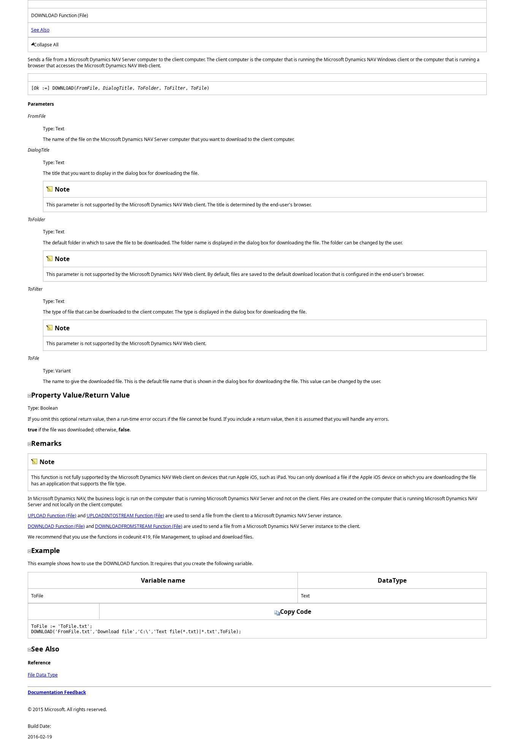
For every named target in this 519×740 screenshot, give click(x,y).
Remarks (46, 443)
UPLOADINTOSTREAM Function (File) (125, 515)
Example (45, 550)
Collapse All (46, 44)
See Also (40, 30)
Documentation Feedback (57, 692)
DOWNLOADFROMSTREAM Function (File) (138, 526)
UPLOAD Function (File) (52, 515)
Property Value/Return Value (80, 394)
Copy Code (295, 611)
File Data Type (43, 675)
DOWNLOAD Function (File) (56, 526)
